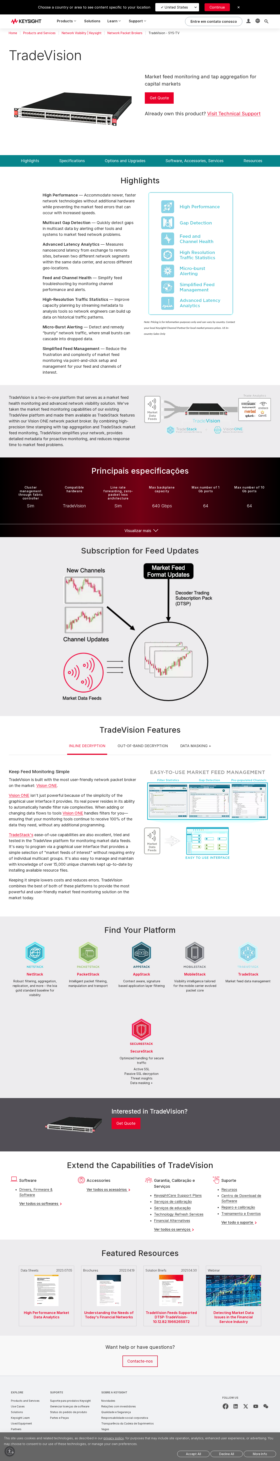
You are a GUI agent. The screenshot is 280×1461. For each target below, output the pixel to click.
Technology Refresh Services (178, 1214)
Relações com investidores (118, 1406)
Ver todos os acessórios (107, 1189)
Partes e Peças (59, 1417)
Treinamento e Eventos (241, 1213)
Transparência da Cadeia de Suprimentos (127, 1423)
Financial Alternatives (172, 1220)
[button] (249, 21)
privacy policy (113, 1438)
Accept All (193, 1454)
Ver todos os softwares (39, 1203)
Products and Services (39, 33)
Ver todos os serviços (172, 1229)
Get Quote (159, 98)
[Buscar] (266, 21)
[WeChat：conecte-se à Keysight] (265, 1406)
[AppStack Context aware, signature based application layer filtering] (141, 941)
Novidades (108, 1400)
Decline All (226, 1454)
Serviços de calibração (173, 1201)
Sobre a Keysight (114, 1392)
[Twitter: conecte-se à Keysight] (245, 1406)
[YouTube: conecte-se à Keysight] (255, 1406)
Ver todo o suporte (237, 1222)
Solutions (92, 21)
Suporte (56, 1392)
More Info (260, 1454)
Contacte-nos (140, 1361)
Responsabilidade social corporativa (124, 1417)
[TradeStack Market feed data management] (248, 941)
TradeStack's (21, 834)
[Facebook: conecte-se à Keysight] (225, 1406)
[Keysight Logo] (28, 21)
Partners (16, 1429)
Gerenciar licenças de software (69, 1406)
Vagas (105, 1429)
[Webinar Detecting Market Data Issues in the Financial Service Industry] (233, 1265)
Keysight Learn (20, 1417)
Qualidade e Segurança (116, 1412)
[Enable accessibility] (9, 1451)
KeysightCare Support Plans (178, 1195)
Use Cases (18, 1406)
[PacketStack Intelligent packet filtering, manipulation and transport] (88, 941)
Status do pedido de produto (68, 1412)
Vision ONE (46, 785)
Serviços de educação (172, 1208)
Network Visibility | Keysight (82, 33)
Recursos (229, 1189)
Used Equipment (21, 1423)
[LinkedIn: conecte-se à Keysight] (235, 1406)
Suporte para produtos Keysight (70, 1400)
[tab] (87, 749)
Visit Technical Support (234, 113)
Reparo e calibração (238, 1207)
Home (13, 33)
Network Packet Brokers (124, 33)
